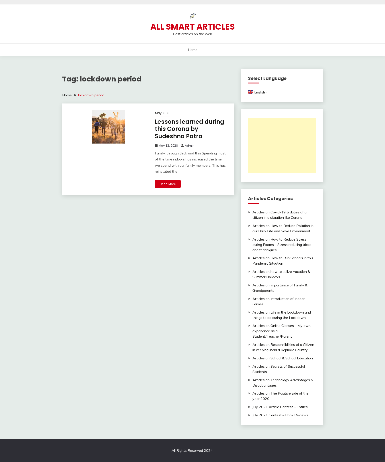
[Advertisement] (282, 145)
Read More (168, 184)
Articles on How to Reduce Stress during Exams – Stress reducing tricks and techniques (281, 244)
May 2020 (162, 113)
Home (192, 49)
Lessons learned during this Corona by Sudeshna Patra (189, 129)
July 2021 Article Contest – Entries (280, 407)
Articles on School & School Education (282, 358)
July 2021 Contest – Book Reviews (280, 415)
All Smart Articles (192, 26)
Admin (189, 146)
